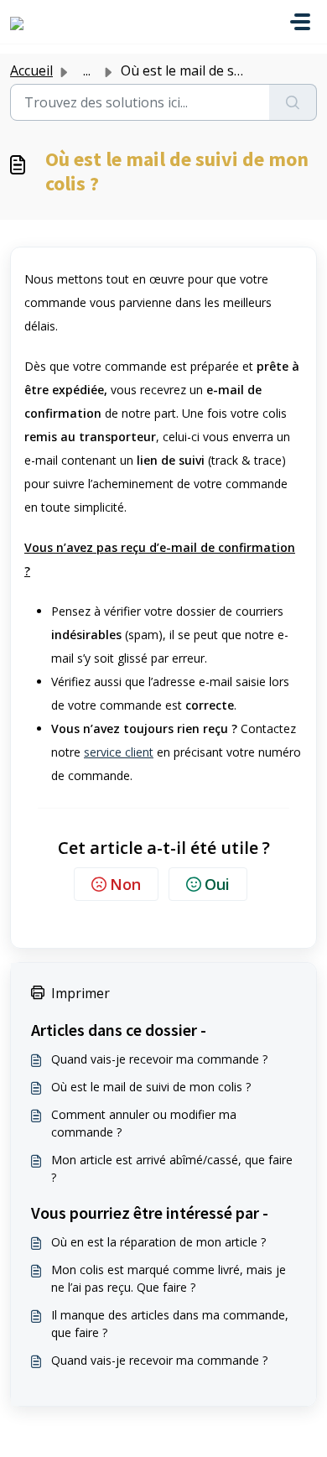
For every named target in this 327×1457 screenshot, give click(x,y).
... (87, 70)
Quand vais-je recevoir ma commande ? (159, 1059)
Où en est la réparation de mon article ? (158, 1242)
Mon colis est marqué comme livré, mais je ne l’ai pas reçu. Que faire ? (168, 1278)
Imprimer (80, 993)
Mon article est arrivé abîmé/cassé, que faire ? (172, 1168)
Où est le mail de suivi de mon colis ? (151, 1087)
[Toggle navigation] (300, 22)
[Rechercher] (293, 102)
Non (125, 884)
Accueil (31, 70)
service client (118, 752)
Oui (217, 884)
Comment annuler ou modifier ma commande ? (143, 1123)
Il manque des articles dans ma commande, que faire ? (169, 1323)
